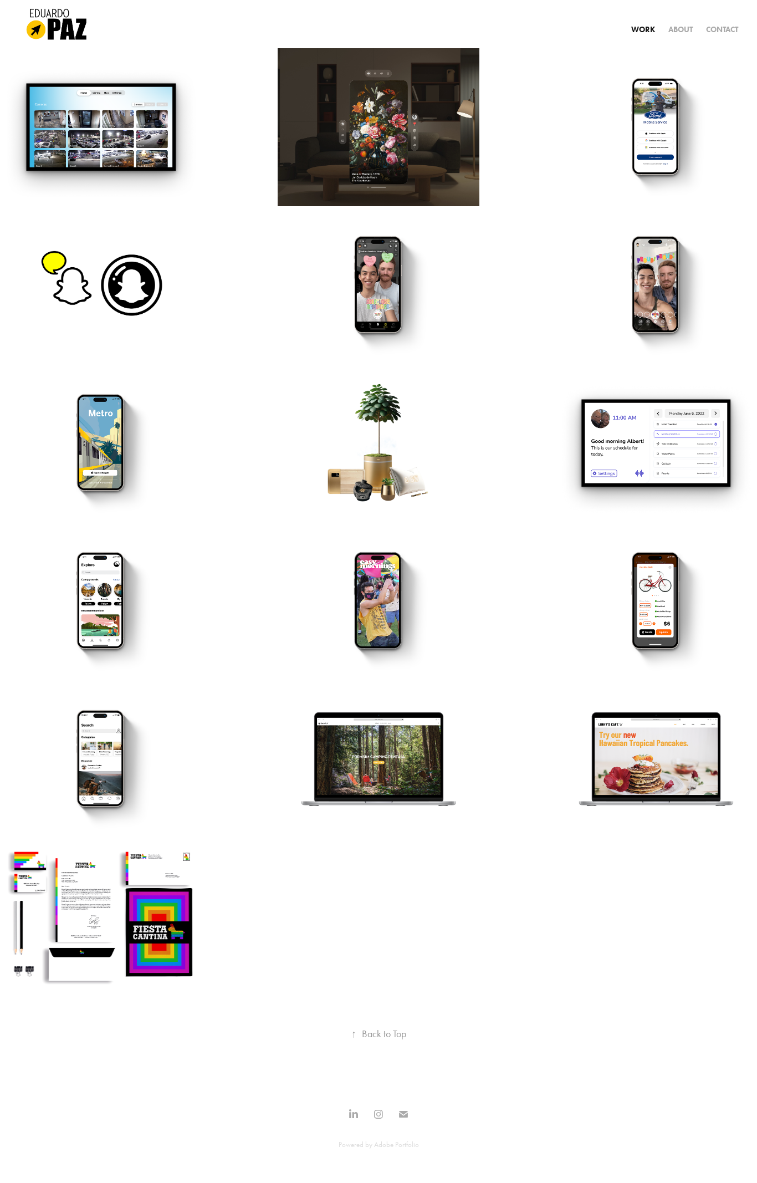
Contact (722, 29)
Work (643, 29)
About (680, 29)
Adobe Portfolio (396, 1144)
